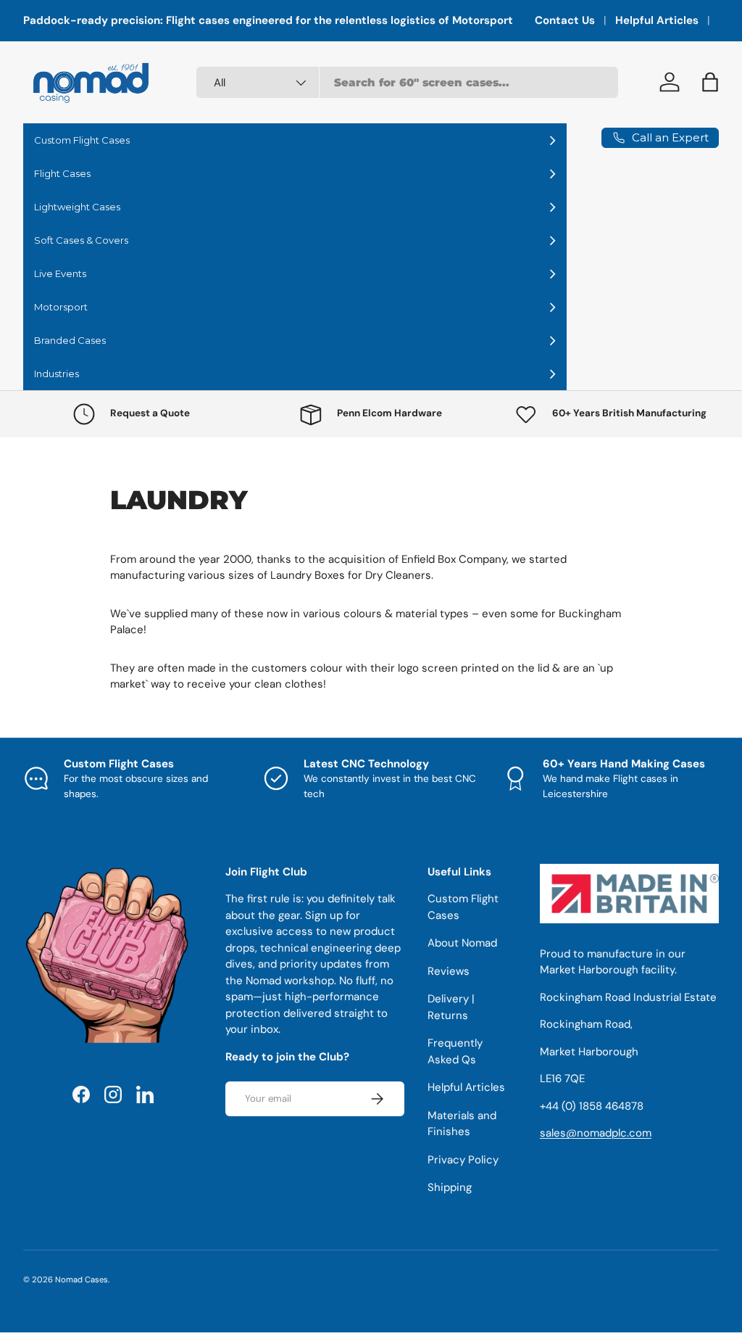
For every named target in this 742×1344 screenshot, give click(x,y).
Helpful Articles (657, 20)
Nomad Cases (81, 1279)
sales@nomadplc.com (595, 1133)
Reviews (449, 971)
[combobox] (407, 82)
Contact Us (565, 20)
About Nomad (462, 943)
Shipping (450, 1187)
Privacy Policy (463, 1160)
